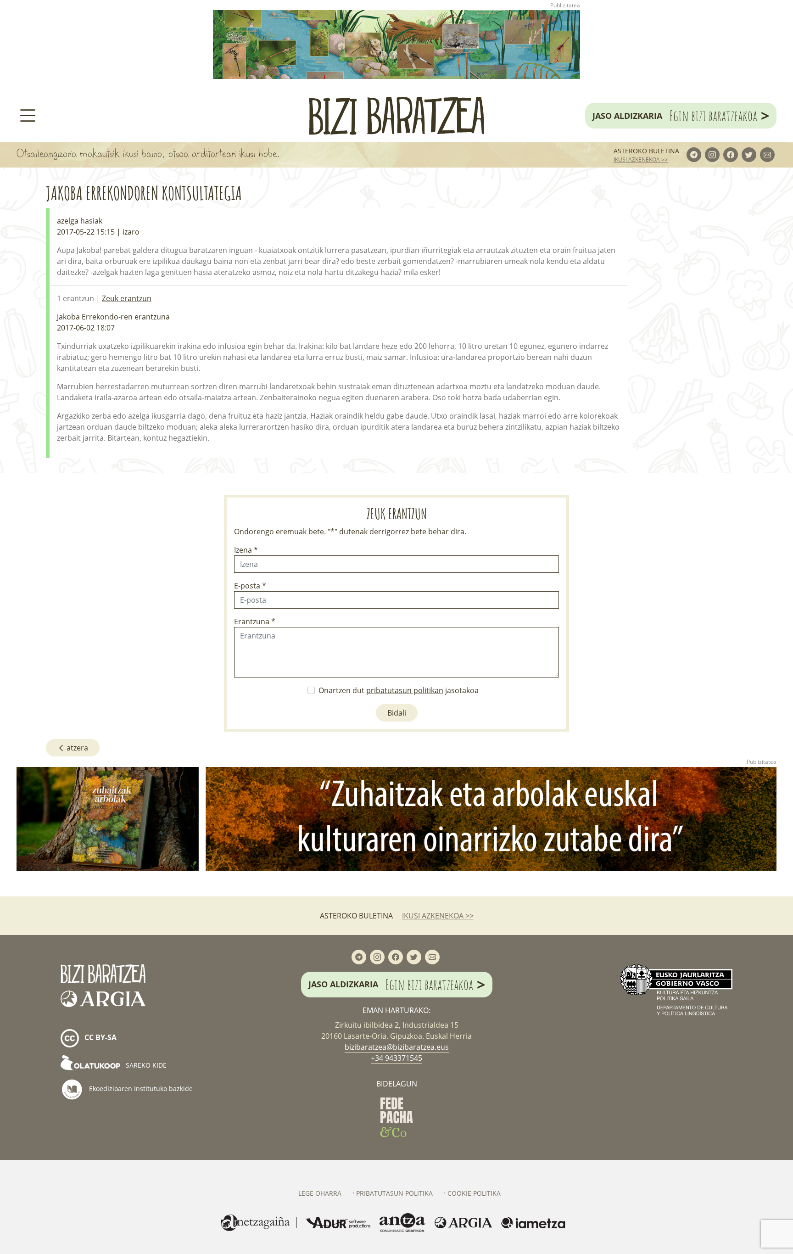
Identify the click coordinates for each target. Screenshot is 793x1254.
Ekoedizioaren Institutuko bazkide (140, 1088)
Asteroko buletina (646, 150)
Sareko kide (145, 1065)
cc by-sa (100, 1037)
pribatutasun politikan (404, 690)
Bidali (396, 713)
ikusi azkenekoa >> (641, 159)
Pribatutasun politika (394, 1193)
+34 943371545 (396, 1058)
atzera (76, 748)
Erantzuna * (254, 621)
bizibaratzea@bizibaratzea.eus (397, 1047)
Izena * (246, 550)
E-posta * (250, 586)
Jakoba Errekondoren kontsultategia (144, 193)
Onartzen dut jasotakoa (398, 690)
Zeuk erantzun (126, 298)
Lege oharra (319, 1193)
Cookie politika (474, 1193)
